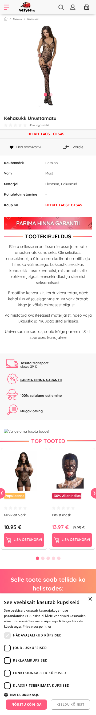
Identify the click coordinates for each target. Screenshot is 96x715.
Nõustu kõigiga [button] (26, 704)
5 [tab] (58, 558)
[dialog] (48, 654)
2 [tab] (50, 94)
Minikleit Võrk (15, 515)
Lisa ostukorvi (27, 539)
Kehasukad (32, 19)
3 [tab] (48, 558)
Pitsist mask (61, 515)
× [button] (90, 599)
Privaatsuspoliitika (37, 626)
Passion (51, 163)
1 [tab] (45, 94)
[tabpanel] (48, 65)
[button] (48, 694)
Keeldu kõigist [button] (71, 704)
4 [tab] (53, 558)
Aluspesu (17, 19)
